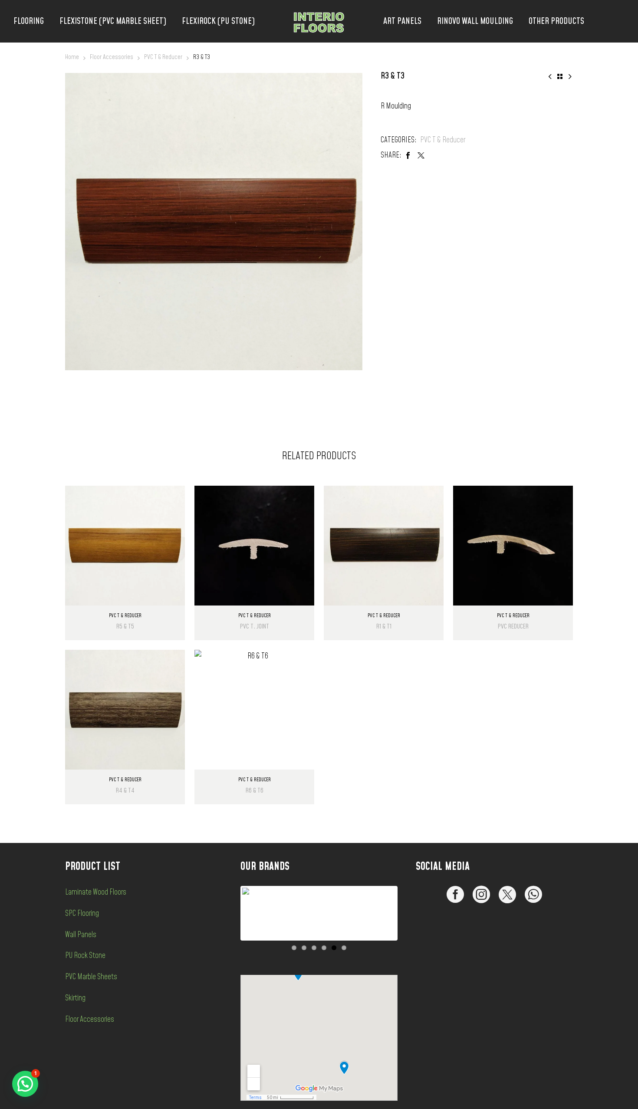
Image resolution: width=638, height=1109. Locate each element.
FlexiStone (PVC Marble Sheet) (112, 21)
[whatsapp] (533, 894)
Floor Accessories (111, 57)
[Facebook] (407, 155)
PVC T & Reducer (163, 57)
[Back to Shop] (560, 76)
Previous (229, 913)
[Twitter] (421, 155)
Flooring (28, 21)
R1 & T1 (383, 626)
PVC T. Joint (254, 626)
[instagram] (481, 894)
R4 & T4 (125, 790)
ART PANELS (402, 21)
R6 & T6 (254, 790)
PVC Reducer (513, 626)
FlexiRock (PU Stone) (218, 21)
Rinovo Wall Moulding (475, 21)
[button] (25, 1084)
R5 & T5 (125, 626)
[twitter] (507, 894)
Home (72, 57)
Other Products (556, 21)
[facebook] (455, 894)
